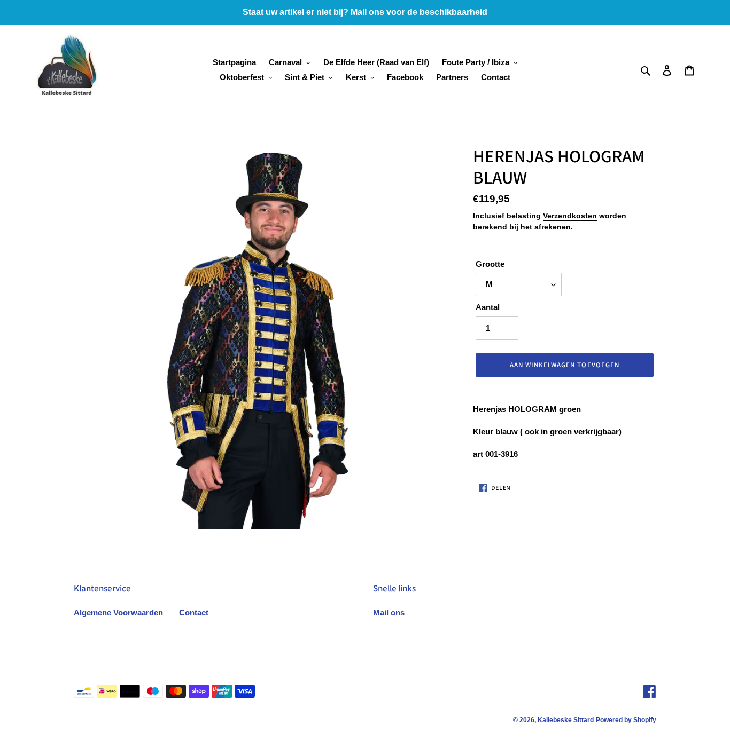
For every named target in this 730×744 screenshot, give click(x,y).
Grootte (490, 263)
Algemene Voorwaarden (118, 612)
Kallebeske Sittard (566, 720)
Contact (193, 612)
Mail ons (389, 612)
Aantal (488, 307)
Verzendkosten (570, 215)
